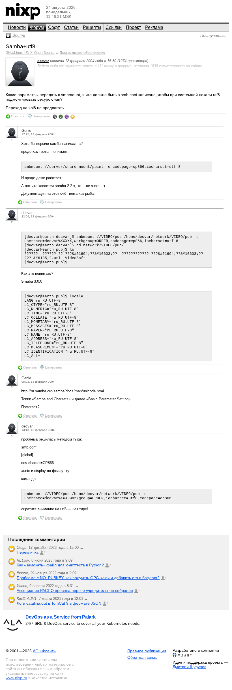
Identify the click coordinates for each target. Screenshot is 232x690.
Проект (133, 27)
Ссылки (114, 27)
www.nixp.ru (16, 678)
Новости (17, 27)
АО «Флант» (44, 651)
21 (45, 552)
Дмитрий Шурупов (189, 666)
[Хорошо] (67, 116)
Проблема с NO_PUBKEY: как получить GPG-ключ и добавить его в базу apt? (88, 577)
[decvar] (20, 84)
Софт (54, 27)
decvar (43, 61)
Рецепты (92, 27)
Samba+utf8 (20, 46)
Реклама (154, 27)
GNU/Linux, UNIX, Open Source (30, 52)
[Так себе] (61, 116)
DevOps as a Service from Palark (60, 617)
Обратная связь (142, 657)
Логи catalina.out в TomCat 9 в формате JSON (59, 603)
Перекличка (27, 552)
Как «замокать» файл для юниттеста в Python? (60, 565)
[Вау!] (72, 116)
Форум (37, 27)
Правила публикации (146, 651)
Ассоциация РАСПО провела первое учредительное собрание (75, 590)
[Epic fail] (55, 116)
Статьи (71, 27)
